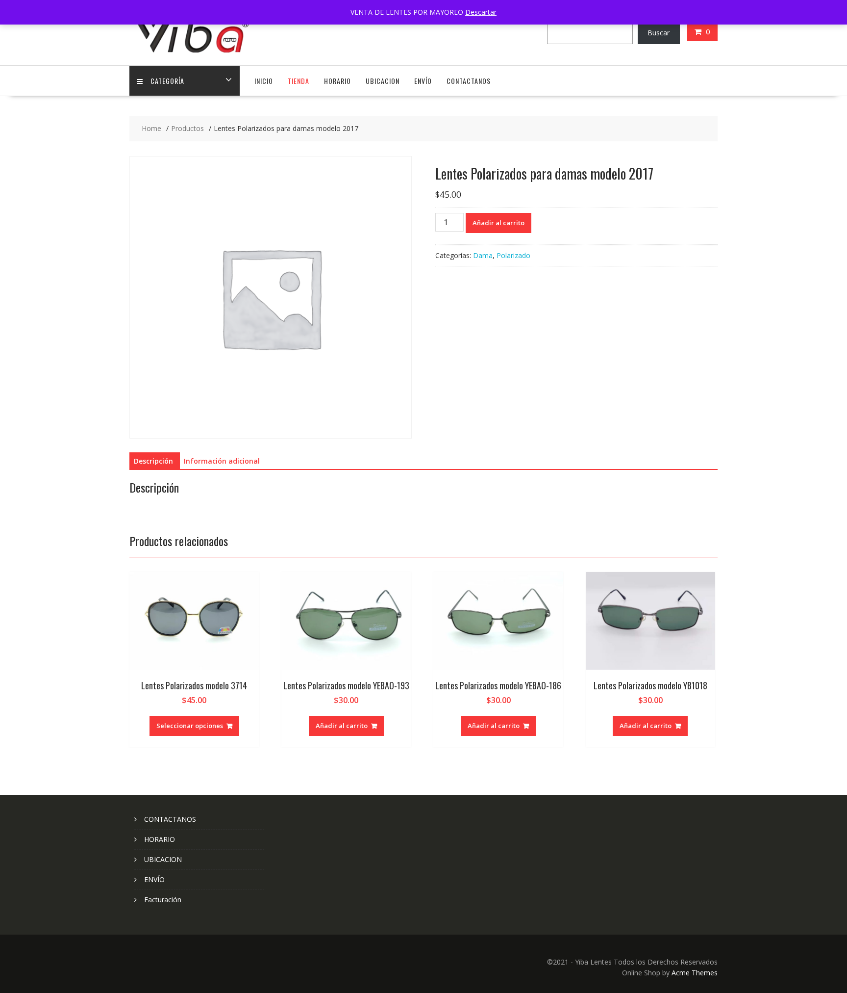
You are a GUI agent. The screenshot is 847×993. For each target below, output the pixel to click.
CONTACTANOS (469, 81)
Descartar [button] (481, 12)
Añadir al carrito (498, 222)
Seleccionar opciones (189, 725)
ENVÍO (423, 81)
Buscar (659, 32)
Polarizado (513, 255)
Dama (483, 255)
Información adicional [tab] (222, 461)
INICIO (263, 81)
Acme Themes (695, 972)
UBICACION (382, 81)
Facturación (162, 899)
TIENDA (298, 81)
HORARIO (337, 81)
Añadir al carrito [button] (342, 725)
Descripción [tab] (153, 461)
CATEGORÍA (167, 81)
